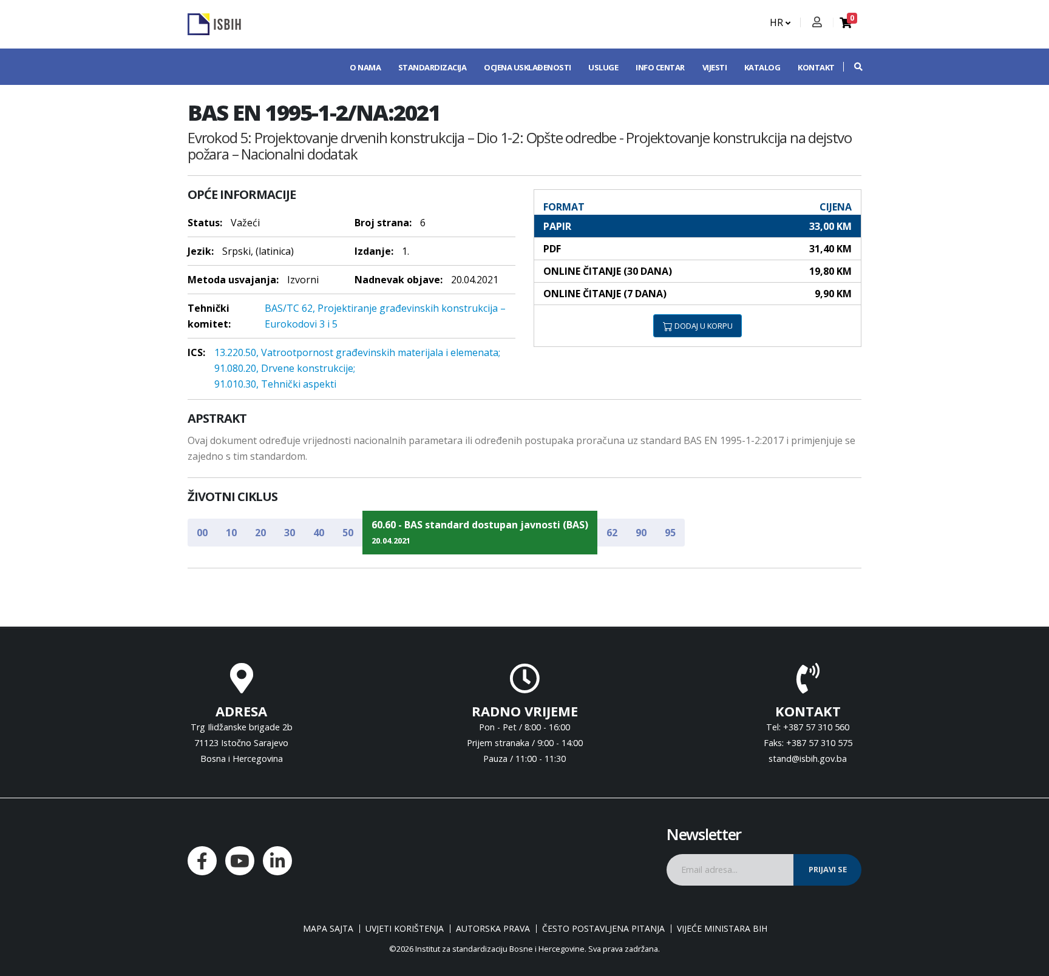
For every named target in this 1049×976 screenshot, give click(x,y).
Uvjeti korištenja (404, 928)
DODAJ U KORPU (703, 325)
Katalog (762, 67)
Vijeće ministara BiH (722, 928)
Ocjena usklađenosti (527, 67)
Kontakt (816, 67)
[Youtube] (239, 860)
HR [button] (778, 22)
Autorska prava (493, 928)
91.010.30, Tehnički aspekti (275, 384)
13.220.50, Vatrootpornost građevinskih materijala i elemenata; (357, 352)
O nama (365, 67)
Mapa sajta (328, 928)
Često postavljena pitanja (603, 928)
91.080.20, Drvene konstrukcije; (284, 368)
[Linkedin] (277, 860)
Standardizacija (432, 67)
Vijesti (714, 67)
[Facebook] (202, 860)
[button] (852, 66)
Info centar (660, 67)
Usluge (603, 67)
